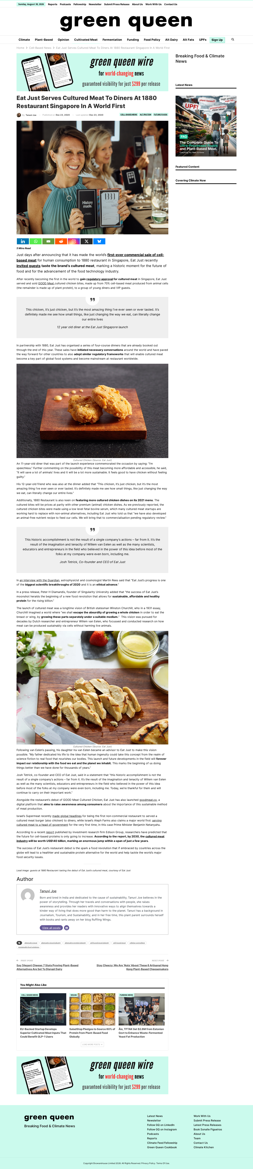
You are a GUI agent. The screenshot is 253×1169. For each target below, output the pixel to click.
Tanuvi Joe (48, 891)
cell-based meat (119, 943)
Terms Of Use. (163, 1163)
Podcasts (65, 4)
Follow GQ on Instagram (162, 1129)
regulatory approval (99, 279)
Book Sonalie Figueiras (208, 1129)
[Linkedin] (23, 241)
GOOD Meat (46, 283)
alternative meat (30, 943)
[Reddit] (61, 241)
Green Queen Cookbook (162, 1147)
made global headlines (67, 816)
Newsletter (95, 4)
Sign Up (217, 40)
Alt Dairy (171, 39)
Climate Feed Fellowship (162, 1142)
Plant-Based (44, 39)
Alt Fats (188, 39)
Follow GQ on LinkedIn (161, 1125)
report (50, 832)
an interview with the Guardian (39, 580)
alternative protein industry (75, 943)
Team (197, 1138)
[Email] (48, 241)
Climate (24, 39)
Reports (52, 4)
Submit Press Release (116, 4)
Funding (133, 39)
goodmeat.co (148, 799)
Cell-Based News (128, 114)
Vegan (74, 995)
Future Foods (160, 114)
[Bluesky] (99, 241)
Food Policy (152, 39)
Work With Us (153, 4)
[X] (87, 241)
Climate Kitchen (204, 1147)
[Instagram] (74, 241)
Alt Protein (145, 114)
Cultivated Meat (86, 39)
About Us (137, 4)
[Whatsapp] (36, 241)
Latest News (155, 1116)
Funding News (126, 995)
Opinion (63, 39)
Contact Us (170, 4)
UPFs (203, 39)
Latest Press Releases (207, 1125)
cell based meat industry (99, 943)
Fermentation (112, 39)
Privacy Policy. (148, 1163)
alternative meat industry (51, 943)
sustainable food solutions (28, 947)
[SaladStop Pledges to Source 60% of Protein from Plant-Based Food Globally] (92, 1009)
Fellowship (79, 4)
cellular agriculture (137, 943)
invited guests (28, 266)
